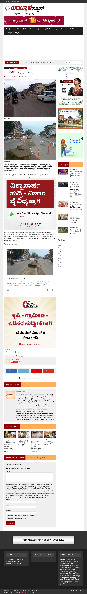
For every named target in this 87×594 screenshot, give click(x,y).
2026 (59, 245)
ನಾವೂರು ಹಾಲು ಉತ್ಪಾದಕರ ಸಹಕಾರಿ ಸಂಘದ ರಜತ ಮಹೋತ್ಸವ (75, 219)
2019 (59, 260)
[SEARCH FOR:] (73, 62)
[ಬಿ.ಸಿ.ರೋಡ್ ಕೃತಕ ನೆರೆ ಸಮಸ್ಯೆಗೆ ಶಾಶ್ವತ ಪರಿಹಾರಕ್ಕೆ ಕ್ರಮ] (23, 437)
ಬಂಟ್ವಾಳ (19, 439)
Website (8, 510)
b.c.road (14, 356)
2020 (59, 258)
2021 (59, 256)
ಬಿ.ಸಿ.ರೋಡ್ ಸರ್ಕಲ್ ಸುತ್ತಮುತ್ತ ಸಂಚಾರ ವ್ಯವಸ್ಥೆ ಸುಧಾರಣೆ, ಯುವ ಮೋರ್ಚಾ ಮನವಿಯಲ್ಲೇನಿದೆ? (70, 561)
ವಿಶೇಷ (30, 29)
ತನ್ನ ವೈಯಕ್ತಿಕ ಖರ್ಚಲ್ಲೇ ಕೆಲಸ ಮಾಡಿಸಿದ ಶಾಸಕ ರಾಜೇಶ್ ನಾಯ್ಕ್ (75, 231)
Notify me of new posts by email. (18, 519)
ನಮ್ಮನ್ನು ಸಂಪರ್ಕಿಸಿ (15, 1)
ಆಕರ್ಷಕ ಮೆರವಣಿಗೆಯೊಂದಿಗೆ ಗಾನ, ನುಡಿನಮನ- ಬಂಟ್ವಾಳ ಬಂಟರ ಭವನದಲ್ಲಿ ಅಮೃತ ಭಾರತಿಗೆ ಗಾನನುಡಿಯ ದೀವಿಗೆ (9, 446)
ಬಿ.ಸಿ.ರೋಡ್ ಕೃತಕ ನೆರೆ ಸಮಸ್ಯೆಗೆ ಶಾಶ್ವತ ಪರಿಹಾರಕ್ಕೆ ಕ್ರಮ (23, 442)
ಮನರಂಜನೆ (62, 29)
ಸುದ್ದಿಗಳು (23, 29)
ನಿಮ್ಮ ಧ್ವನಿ (37, 29)
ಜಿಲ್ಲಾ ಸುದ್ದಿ (6, 439)
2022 (59, 254)
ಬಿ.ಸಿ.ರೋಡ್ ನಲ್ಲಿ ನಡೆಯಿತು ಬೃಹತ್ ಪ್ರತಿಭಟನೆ (48, 442)
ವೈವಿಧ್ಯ (55, 29)
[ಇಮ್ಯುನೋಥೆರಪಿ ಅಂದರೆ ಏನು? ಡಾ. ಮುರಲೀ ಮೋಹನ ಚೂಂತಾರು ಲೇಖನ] (63, 173)
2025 (59, 247)
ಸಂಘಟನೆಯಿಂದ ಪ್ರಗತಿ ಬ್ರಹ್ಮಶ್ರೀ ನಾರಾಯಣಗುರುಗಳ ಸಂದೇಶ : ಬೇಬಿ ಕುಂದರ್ (76, 206)
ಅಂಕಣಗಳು (71, 29)
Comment (9, 471)
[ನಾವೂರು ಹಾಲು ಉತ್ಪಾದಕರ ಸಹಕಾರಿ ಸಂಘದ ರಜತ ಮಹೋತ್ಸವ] (63, 219)
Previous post (25, 378)
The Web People (30, 592)
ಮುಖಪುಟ (8, 29)
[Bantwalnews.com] (43, 9)
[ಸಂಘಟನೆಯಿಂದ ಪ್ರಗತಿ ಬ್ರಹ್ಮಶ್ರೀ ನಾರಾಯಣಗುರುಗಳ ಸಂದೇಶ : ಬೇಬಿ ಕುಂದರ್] (63, 206)
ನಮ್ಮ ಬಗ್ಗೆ (7, 1)
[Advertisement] (43, 47)
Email (8, 505)
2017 (59, 265)
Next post (36, 378)
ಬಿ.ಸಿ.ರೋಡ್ (21, 356)
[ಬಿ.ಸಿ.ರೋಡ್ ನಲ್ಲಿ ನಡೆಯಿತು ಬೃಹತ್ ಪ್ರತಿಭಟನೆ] (50, 437)
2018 (59, 262)
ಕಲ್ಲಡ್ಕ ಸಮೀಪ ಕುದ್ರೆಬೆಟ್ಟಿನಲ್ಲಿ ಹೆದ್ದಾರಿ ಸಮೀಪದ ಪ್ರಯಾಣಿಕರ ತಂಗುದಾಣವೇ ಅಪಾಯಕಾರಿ (69, 582)
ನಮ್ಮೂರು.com (46, 29)
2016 (59, 267)
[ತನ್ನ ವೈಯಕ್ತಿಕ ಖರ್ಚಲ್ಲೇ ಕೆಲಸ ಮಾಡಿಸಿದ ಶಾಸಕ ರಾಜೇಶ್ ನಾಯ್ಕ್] (63, 231)
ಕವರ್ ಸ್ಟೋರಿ (9, 32)
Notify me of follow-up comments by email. (21, 516)
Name (8, 500)
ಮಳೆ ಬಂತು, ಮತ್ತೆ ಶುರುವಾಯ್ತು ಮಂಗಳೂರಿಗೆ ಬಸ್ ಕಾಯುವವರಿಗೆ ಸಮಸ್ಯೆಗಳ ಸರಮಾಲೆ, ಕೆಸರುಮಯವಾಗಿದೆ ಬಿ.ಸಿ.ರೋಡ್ (36, 446)
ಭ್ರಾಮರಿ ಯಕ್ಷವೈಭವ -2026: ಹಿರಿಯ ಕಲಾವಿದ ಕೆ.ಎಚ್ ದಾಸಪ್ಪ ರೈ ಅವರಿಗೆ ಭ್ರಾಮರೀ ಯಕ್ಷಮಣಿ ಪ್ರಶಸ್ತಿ (70, 575)
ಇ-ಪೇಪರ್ (16, 29)
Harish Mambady (15, 76)
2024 (59, 249)
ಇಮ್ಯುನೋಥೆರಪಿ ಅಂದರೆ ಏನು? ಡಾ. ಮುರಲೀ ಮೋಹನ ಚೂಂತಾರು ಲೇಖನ (76, 174)
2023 (59, 251)
